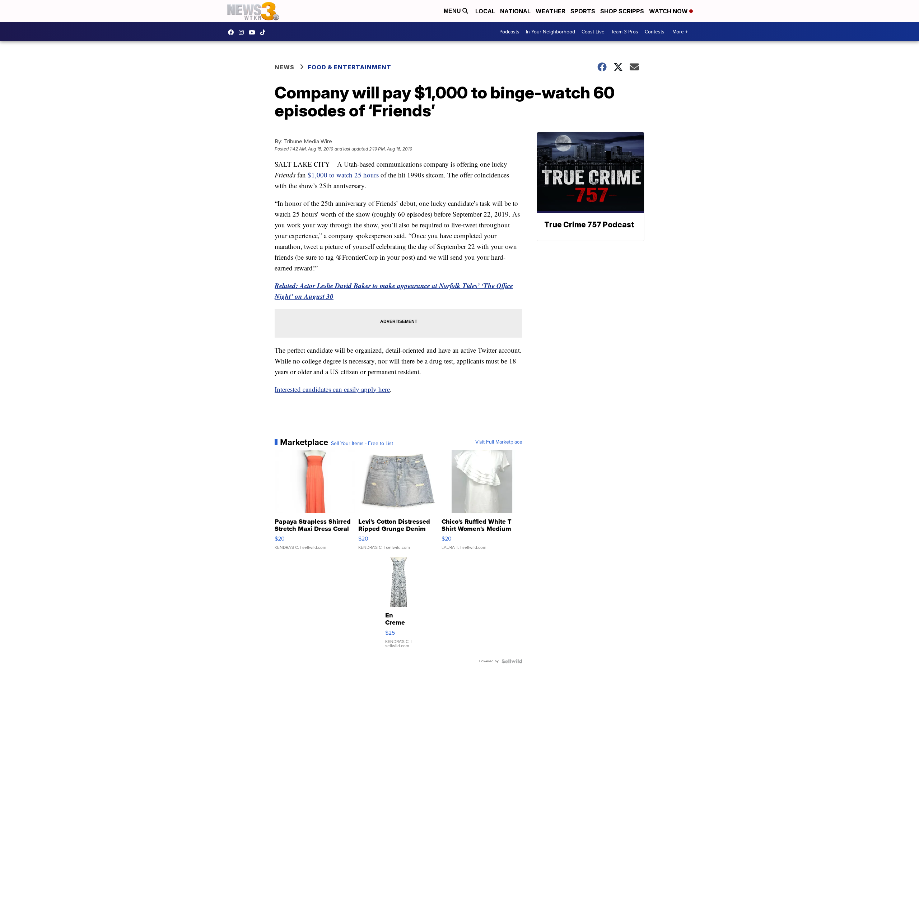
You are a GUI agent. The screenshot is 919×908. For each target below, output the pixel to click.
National (515, 11)
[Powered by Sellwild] (512, 661)
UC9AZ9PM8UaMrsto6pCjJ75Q (254, 32)
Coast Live (593, 32)
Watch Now (669, 11)
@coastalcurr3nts (264, 32)
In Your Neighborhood (550, 32)
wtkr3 (243, 32)
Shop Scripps (622, 11)
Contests (654, 32)
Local (485, 11)
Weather (550, 11)
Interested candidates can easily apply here (332, 389)
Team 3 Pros (624, 32)
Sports (582, 11)
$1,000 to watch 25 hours (343, 174)
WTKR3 (232, 32)
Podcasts (509, 32)
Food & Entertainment (349, 67)
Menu (453, 11)
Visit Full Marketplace (498, 442)
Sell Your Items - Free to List (362, 443)
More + (680, 32)
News (284, 67)
